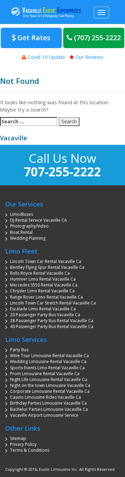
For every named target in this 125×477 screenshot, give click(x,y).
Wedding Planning (27, 238)
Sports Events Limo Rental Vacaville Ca (47, 368)
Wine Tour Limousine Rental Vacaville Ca (49, 356)
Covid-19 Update (45, 57)
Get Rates (33, 37)
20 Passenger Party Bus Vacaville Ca (45, 315)
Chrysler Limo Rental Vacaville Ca (42, 291)
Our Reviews (88, 57)
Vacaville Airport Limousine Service (44, 415)
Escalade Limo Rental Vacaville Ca (43, 309)
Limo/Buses (21, 214)
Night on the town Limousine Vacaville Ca (50, 385)
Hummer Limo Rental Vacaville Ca (43, 279)
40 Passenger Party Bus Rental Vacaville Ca (51, 326)
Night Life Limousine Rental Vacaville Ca (48, 379)
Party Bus (19, 350)
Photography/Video (29, 226)
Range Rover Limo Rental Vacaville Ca (46, 297)
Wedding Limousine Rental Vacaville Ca (48, 361)
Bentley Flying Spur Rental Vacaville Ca (47, 267)
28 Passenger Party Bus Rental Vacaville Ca (51, 321)
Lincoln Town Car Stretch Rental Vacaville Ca (53, 303)
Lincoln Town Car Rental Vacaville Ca (45, 261)
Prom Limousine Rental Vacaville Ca (45, 374)
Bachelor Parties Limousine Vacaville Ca (49, 409)
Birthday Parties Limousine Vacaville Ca (48, 403)
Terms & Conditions (29, 450)
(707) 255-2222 (96, 37)
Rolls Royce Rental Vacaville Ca (40, 273)
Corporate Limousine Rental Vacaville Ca (50, 391)
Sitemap (18, 438)
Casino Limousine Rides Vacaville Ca (45, 397)
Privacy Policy (23, 444)
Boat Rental (21, 232)
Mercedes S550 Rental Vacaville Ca (43, 285)
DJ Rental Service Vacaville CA (38, 220)
